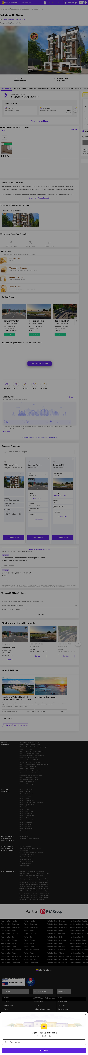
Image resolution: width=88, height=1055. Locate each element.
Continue (44, 1050)
